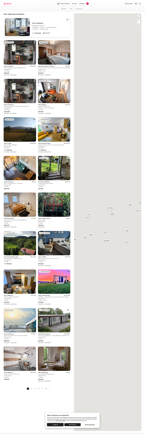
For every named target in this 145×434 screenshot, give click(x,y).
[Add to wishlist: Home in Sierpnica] (34, 158)
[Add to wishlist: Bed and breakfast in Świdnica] (68, 42)
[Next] (49, 389)
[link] (24, 389)
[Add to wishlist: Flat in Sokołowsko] (68, 348)
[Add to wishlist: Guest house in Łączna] (68, 310)
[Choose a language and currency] (135, 3)
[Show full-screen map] (138, 15)
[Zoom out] (138, 23)
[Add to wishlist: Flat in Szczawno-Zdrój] (68, 119)
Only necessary (72, 424)
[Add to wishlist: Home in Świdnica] (34, 42)
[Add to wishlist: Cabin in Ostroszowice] (68, 271)
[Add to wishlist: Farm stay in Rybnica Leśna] (34, 233)
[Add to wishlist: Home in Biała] (34, 119)
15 (46, 388)
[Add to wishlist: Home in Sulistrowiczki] (68, 194)
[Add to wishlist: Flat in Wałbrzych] (34, 271)
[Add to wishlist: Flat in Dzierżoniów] (34, 194)
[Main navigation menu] (139, 3)
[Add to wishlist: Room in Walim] (68, 233)
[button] (38, 33)
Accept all (55, 424)
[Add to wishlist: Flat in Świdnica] (68, 81)
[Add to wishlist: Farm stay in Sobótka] (68, 158)
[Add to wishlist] (67, 19)
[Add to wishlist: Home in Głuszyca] (34, 310)
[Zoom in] (138, 20)
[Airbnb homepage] (7, 4)
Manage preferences (90, 424)
